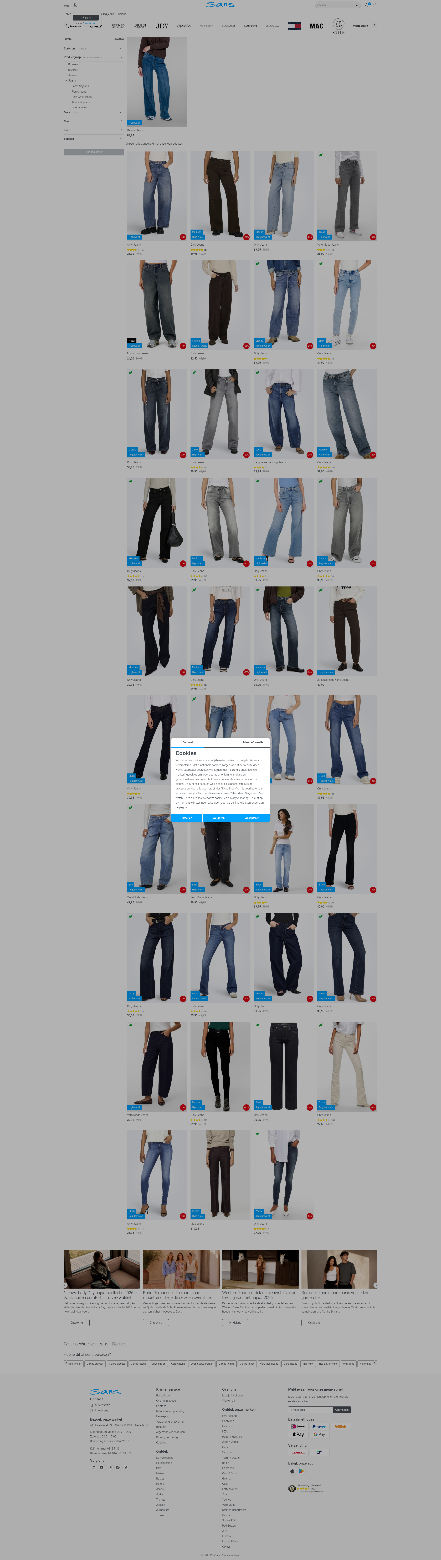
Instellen (187, 818)
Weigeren (219, 818)
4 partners (234, 769)
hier (193, 798)
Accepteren (252, 818)
